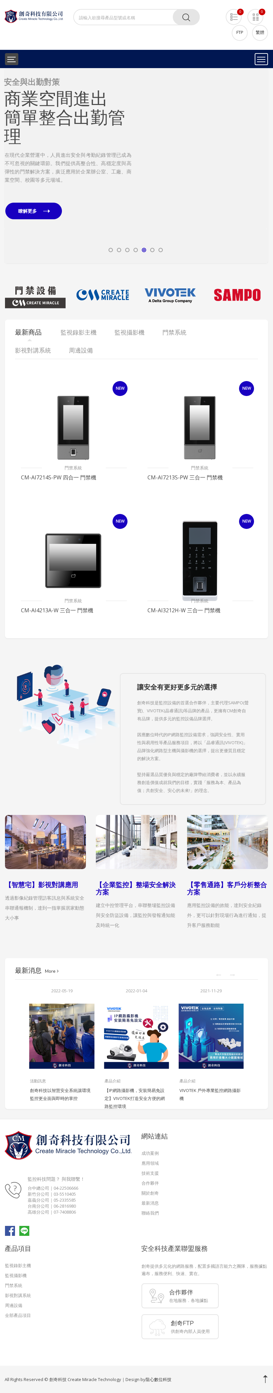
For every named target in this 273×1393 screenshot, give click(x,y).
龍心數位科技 (158, 1379)
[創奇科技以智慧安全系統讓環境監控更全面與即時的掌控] (61, 1036)
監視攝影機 (16, 1275)
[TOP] (265, 1379)
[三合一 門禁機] (199, 428)
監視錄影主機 (18, 1265)
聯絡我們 (150, 1213)
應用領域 (150, 1163)
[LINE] (24, 1230)
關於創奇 (150, 1193)
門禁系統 (73, 468)
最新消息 (150, 1203)
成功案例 (150, 1153)
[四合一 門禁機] (73, 428)
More (51, 971)
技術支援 (150, 1173)
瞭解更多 (28, 211)
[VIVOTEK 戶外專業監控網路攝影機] (211, 1036)
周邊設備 (13, 1305)
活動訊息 (38, 1081)
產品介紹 (113, 1081)
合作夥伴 (150, 1183)
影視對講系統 (18, 1295)
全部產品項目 (18, 1315)
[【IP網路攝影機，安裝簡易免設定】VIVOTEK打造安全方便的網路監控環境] (136, 1036)
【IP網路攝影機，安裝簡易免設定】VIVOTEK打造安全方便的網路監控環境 (135, 1098)
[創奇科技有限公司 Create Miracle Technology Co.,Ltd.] (33, 16)
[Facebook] (10, 1230)
